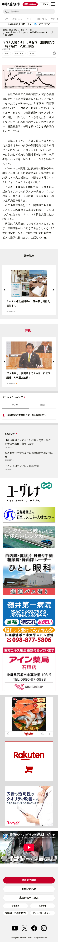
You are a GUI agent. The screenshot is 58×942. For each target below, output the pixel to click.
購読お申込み (30, 4)
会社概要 (15, 906)
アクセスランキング (12, 397)
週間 (42, 405)
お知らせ (10, 433)
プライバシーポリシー (42, 913)
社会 (29, 19)
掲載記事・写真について (15, 913)
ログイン (44, 4)
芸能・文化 (41, 19)
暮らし (32, 53)
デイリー (15, 405)
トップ (5, 19)
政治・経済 (17, 19)
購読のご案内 (29, 880)
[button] (5, 290)
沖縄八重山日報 (10, 30)
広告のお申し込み (29, 897)
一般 (30, 30)
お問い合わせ (29, 888)
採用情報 (42, 906)
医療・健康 (19, 53)
